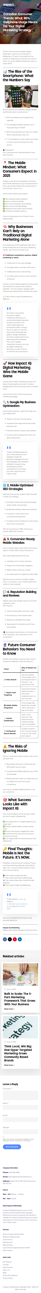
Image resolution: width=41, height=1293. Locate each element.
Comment (7, 1089)
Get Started (7, 1262)
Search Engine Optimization (13, 1234)
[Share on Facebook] (5, 939)
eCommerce (7, 1239)
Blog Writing (7, 1245)
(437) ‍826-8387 (14, 1172)
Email (5, 1115)
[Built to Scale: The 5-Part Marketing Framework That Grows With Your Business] (20, 974)
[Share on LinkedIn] (20, 939)
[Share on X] (10, 939)
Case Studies (8, 1267)
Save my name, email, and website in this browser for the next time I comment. (18, 1140)
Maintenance (8, 1242)
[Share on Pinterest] (15, 939)
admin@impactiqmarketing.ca (19, 1177)
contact (21, 899)
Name (5, 1103)
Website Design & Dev (11, 1237)
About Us (6, 1270)
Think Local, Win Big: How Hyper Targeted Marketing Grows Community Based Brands (18, 1053)
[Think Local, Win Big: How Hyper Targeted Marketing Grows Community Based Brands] (20, 1027)
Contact (6, 1265)
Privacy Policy (8, 1278)
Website (6, 1127)
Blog (4, 1273)
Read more (8, 1009)
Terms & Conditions (10, 1275)
